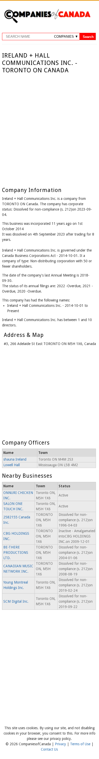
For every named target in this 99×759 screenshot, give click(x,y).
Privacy (61, 744)
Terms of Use (80, 744)
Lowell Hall (11, 465)
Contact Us (49, 749)
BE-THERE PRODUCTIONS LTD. (15, 552)
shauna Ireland (14, 459)
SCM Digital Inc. (15, 601)
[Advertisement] (49, 126)
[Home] (47, 22)
